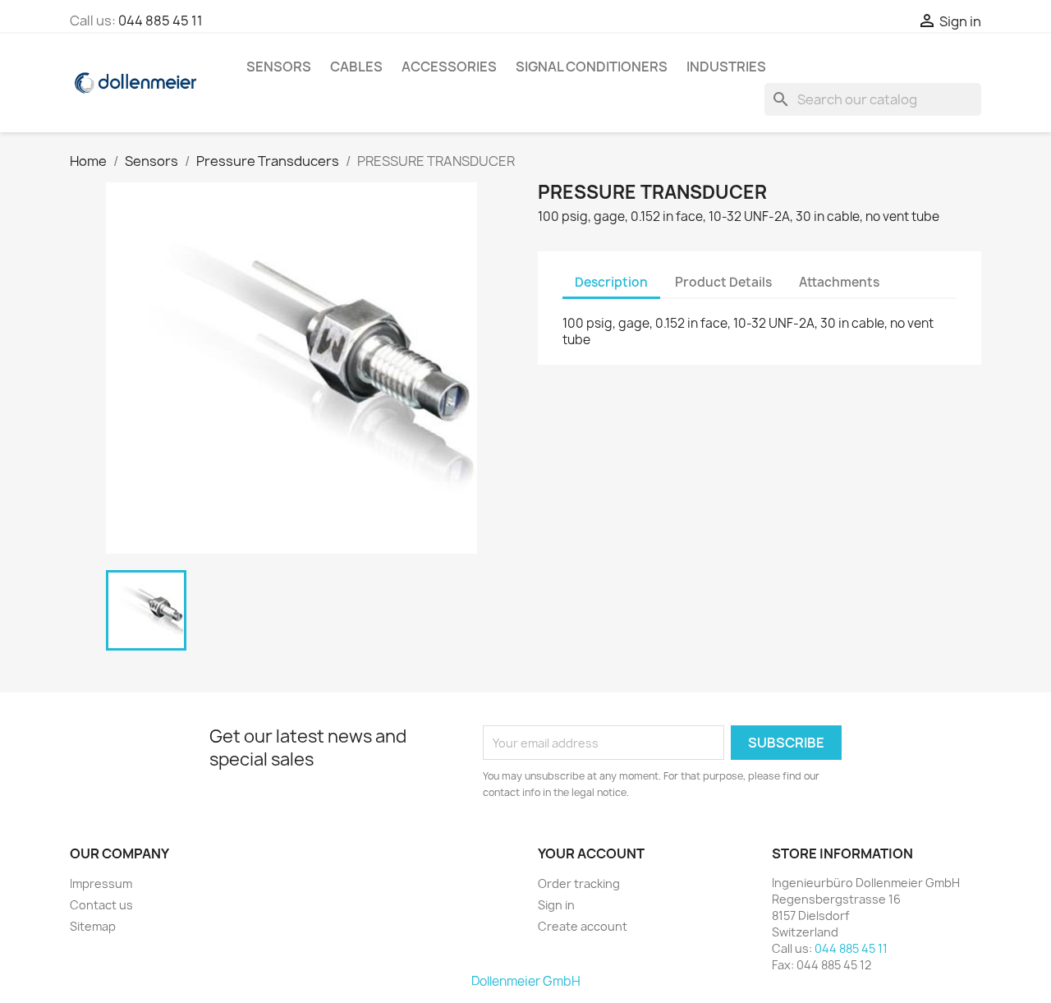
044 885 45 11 (160, 21)
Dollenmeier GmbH (526, 981)
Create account (582, 926)
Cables (356, 67)
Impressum (101, 883)
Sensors (278, 67)
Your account (591, 853)
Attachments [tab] (839, 282)
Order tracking (579, 883)
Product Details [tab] (723, 282)
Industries (726, 67)
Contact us (101, 905)
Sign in (556, 905)
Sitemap (93, 926)
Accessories (449, 67)
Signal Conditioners (592, 67)
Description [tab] (611, 282)
